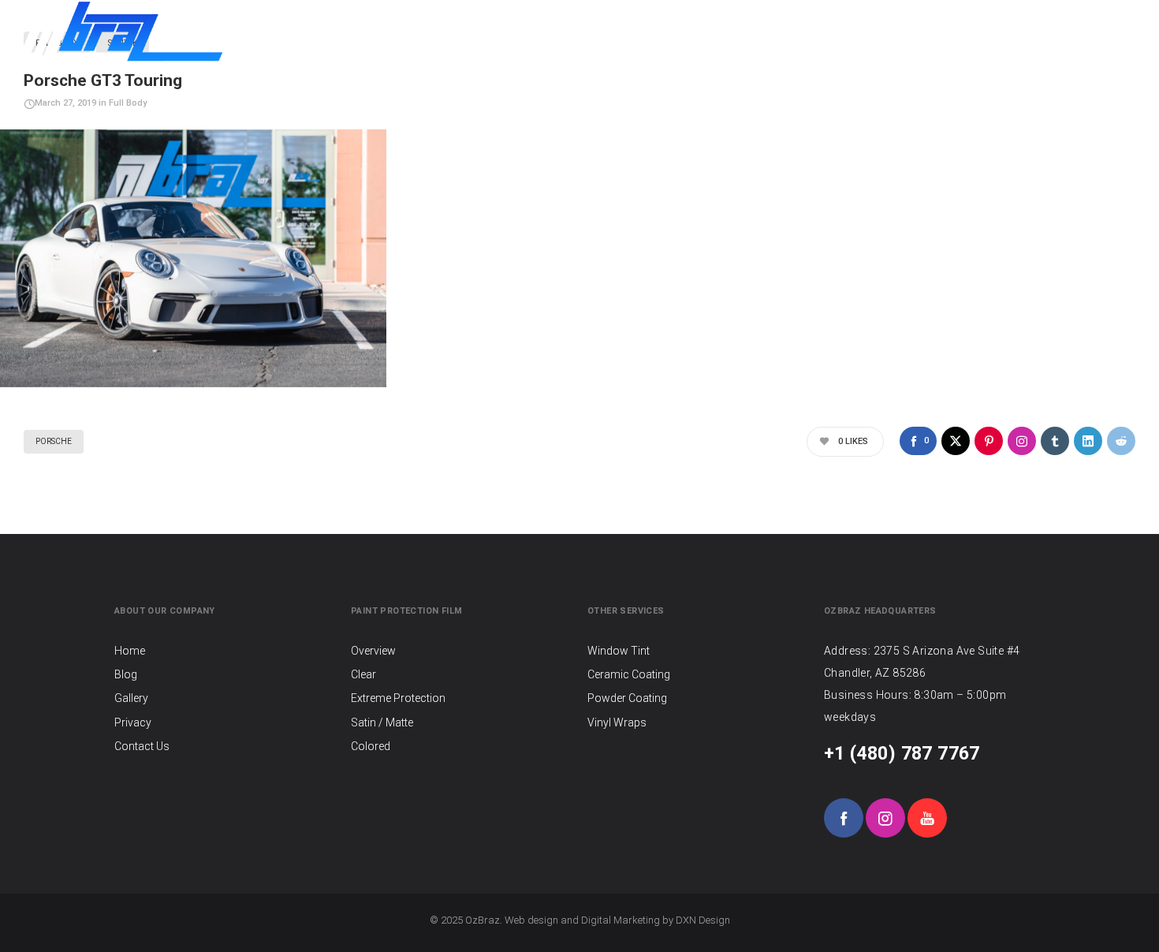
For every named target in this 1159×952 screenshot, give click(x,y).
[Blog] (224, 674)
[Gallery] (224, 698)
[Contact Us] (224, 746)
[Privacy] (224, 722)
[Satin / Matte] (461, 722)
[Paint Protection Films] (461, 652)
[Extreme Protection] (461, 698)
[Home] (224, 652)
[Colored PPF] (461, 746)
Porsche (53, 441)
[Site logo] (120, 31)
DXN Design (703, 920)
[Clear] (461, 674)
